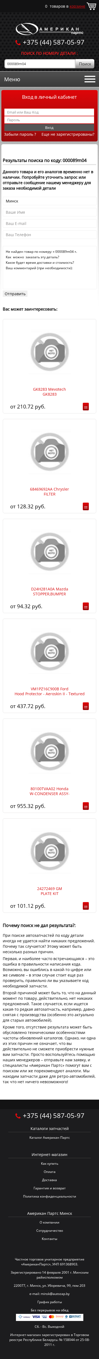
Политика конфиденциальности (49, 1196)
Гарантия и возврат (50, 1188)
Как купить (49, 1163)
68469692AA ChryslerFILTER (49, 492)
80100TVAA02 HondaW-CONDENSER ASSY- (50, 791)
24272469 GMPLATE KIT (49, 891)
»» (85, 406)
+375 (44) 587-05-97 (53, 42)
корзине (77, 6)
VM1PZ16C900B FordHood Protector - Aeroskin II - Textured (50, 691)
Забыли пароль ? (20, 134)
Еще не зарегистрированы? (68, 134)
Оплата (50, 1171)
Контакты (49, 1238)
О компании (49, 1222)
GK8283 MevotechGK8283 (49, 392)
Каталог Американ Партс (49, 1137)
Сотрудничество (49, 1230)
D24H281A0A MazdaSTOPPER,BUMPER (49, 591)
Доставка (49, 1180)
